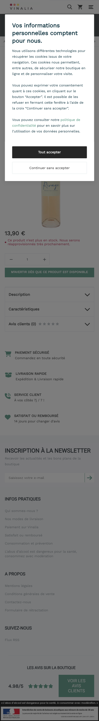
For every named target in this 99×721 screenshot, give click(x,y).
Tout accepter (49, 152)
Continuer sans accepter (49, 168)
